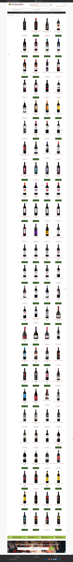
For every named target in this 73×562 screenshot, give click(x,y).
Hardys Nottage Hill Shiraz (36, 257)
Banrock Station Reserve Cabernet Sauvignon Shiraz (47, 31)
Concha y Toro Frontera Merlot (47, 153)
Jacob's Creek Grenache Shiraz (24, 298)
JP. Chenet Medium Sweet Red (24, 339)
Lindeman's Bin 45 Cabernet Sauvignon (36, 361)
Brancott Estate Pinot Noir (24, 113)
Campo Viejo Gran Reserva (36, 113)
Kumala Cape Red (58, 339)
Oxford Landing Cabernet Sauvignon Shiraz (47, 381)
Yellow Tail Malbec (24, 525)
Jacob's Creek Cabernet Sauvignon (58, 278)
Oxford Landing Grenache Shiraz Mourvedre (58, 381)
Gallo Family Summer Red (24, 236)
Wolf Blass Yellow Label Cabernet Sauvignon (47, 484)
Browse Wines (21, 12)
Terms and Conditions (17, 557)
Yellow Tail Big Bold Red (36, 504)
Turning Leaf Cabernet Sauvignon (25, 442)
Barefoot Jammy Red (36, 51)
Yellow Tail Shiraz (58, 525)
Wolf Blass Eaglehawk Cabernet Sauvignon (58, 443)
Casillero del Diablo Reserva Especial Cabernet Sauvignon (24, 155)
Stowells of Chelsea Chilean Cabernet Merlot (58, 402)
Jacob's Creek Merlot (36, 298)
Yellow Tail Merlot (36, 525)
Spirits (27, 12)
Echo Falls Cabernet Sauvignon (24, 195)
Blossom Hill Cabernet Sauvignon (58, 72)
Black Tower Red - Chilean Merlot (47, 72)
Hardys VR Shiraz (47, 278)
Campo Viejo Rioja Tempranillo (58, 113)
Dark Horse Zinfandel (58, 175)
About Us (51, 12)
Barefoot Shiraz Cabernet (35, 72)
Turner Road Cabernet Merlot (47, 422)
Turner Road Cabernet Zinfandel (58, 422)
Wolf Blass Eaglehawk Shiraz (36, 463)
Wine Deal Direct (13, 559)
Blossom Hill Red (35, 92)
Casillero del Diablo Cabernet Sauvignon (36, 134)
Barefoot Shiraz (24, 72)
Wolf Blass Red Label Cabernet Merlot (58, 463)
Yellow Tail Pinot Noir (47, 525)
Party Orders (56, 555)
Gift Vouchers (33, 12)
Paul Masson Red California (47, 400)
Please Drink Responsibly (36, 557)
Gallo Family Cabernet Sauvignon (25, 216)
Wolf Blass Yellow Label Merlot (58, 483)
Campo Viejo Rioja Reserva (47, 113)
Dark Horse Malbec (36, 175)
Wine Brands (36, 555)
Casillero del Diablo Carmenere (47, 133)
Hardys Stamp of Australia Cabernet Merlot (47, 258)
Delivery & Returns (17, 555)
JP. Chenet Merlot (35, 339)
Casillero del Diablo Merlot (58, 133)
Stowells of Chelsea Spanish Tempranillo (36, 423)
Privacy (17, 556)
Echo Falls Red (47, 195)
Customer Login (56, 556)
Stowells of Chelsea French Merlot (25, 422)
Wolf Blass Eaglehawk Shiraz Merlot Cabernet (47, 464)
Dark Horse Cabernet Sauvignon (24, 175)
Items (64, 4)
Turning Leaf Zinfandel (47, 442)
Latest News (36, 556)
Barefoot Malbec (47, 51)
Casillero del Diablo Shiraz (36, 154)
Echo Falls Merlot (35, 195)
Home (8, 15)
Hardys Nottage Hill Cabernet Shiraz (58, 236)
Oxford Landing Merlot (24, 401)
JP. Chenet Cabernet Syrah (58, 319)
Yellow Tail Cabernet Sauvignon (47, 504)
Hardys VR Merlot (36, 278)
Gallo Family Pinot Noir (47, 216)
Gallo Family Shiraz (58, 216)
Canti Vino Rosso (24, 133)
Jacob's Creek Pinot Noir (47, 298)
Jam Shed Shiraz (47, 319)
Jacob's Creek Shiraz (58, 298)
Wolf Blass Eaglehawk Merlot (24, 463)
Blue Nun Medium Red (47, 92)
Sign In (57, 6)
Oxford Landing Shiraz (36, 401)
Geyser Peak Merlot (36, 236)
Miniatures (46, 12)
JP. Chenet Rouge (47, 339)
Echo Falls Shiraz (58, 195)
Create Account (63, 6)
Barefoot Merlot (58, 51)
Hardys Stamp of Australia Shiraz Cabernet (58, 258)
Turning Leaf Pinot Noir (35, 442)
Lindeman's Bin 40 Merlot (24, 360)
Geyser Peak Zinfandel (47, 236)
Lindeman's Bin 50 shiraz (47, 360)
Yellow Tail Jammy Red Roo (58, 504)
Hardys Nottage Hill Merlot (25, 257)
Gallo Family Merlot (36, 216)
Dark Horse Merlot (47, 175)
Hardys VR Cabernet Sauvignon (24, 278)
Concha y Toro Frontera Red (58, 154)
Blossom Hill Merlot (25, 92)
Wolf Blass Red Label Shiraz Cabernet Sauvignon (24, 484)
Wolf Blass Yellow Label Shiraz (24, 504)
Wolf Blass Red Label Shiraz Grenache (35, 483)
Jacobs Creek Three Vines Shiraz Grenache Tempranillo (36, 319)
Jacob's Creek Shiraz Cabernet (24, 319)
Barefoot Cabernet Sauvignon (24, 51)
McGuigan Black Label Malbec (58, 360)
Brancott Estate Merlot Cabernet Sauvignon (58, 93)
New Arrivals (40, 12)
